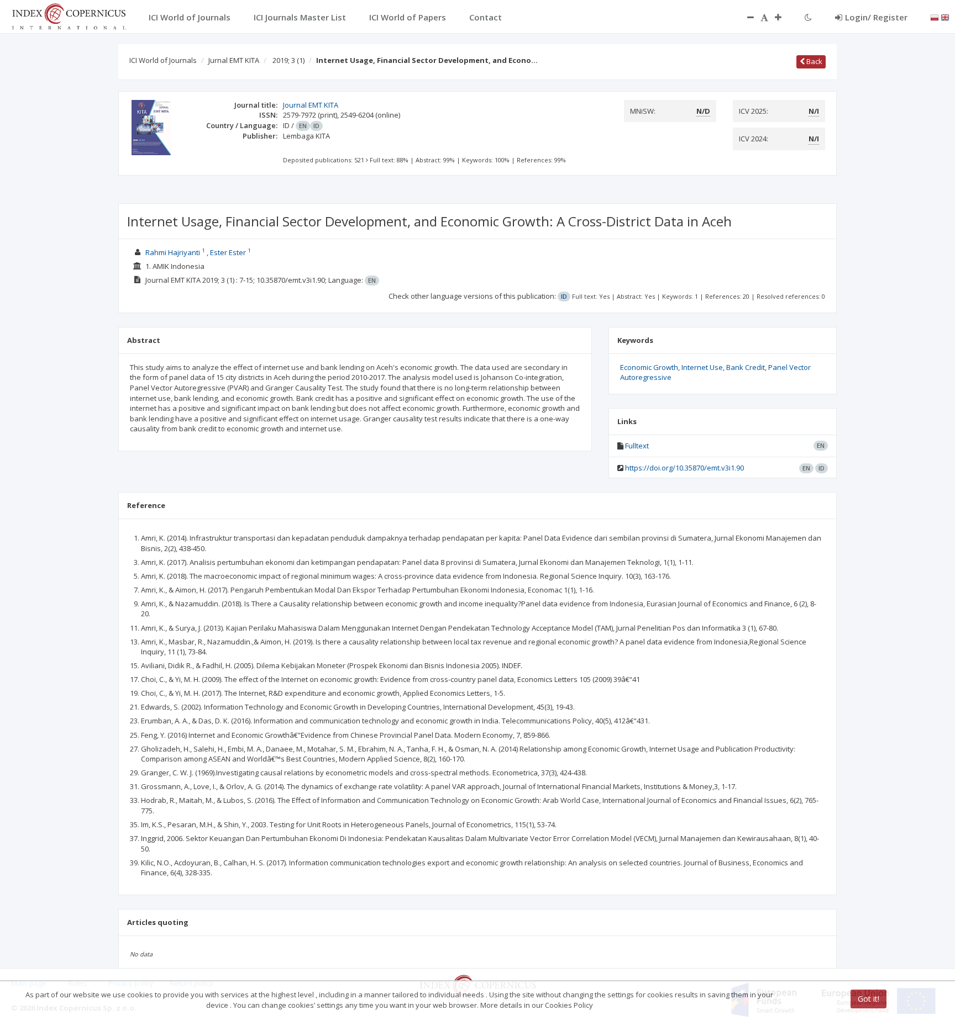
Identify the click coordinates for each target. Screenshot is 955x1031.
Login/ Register (876, 17)
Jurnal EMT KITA (233, 60)
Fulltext (637, 446)
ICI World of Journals (163, 60)
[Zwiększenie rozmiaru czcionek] (783, 17)
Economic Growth (649, 367)
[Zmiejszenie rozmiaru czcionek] (745, 17)
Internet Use (702, 367)
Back (813, 61)
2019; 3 (288, 60)
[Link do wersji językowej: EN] (945, 17)
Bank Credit (745, 367)
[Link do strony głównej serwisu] (68, 15)
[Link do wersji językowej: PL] (934, 17)
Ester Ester (228, 252)
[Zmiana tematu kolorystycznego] (808, 17)
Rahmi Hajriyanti (172, 252)
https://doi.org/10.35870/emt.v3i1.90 (684, 468)
